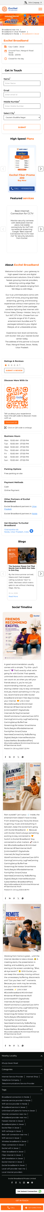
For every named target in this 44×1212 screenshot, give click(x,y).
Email (6, 90)
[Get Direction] (31, 532)
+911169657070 (23, 188)
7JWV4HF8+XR (11, 530)
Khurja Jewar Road (10, 1063)
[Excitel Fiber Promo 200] (22, 168)
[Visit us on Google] (16, 1182)
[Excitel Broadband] (9, 9)
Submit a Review (14, 370)
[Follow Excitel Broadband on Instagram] (24, 1182)
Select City (9, 113)
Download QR (11, 422)
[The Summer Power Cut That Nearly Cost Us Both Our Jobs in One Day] (22, 556)
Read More (13, 596)
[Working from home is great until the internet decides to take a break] (22, 928)
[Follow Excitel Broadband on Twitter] (20, 1182)
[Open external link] (22, 1202)
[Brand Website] (32, 1182)
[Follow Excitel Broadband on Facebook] (12, 1182)
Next (40, 168)
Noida (34, 513)
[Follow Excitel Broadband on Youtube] (28, 1182)
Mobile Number (12, 101)
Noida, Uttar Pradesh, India (16, 532)
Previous (3, 168)
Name (7, 78)
